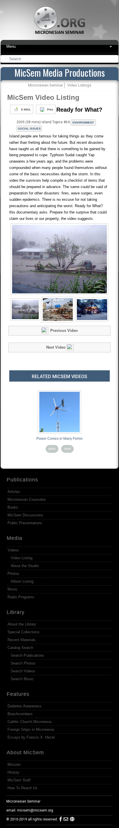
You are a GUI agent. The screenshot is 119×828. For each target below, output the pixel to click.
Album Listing (22, 581)
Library (16, 612)
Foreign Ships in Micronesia (31, 729)
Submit (114, 59)
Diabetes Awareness (25, 706)
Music (13, 589)
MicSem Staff (19, 780)
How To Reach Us (23, 788)
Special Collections (24, 632)
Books (13, 507)
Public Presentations (25, 523)
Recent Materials (22, 640)
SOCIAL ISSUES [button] (29, 128)
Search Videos (23, 671)
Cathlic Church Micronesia (29, 722)
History (13, 772)
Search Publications (27, 655)
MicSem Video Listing (43, 97)
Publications (22, 480)
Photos (13, 573)
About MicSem (25, 752)
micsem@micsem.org (35, 810)
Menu (59, 46)
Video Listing (21, 558)
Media (14, 538)
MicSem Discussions (25, 515)
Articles (14, 492)
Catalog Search (20, 647)
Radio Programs (21, 597)
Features (18, 694)
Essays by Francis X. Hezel (31, 737)
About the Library (22, 624)
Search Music (22, 679)
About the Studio (25, 566)
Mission (14, 764)
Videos (13, 550)
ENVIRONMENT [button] (83, 122)
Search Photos (23, 663)
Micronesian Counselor (27, 499)
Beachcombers (20, 714)
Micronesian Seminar (23, 801)
